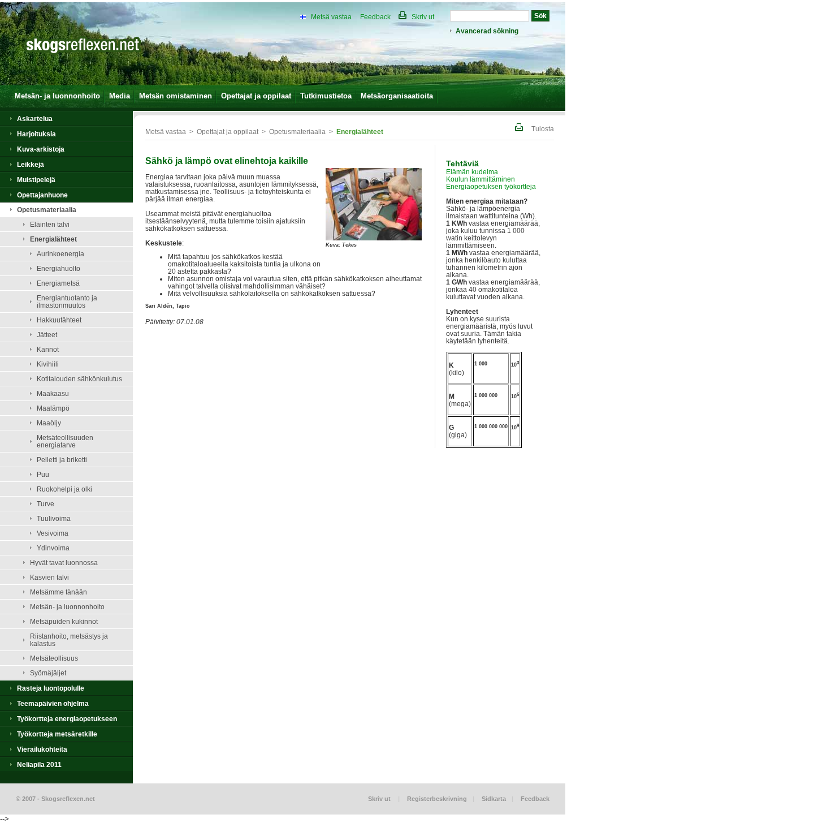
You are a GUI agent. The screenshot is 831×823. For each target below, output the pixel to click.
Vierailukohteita (42, 749)
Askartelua (35, 118)
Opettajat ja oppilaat (256, 96)
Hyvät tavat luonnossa (64, 562)
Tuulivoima (54, 518)
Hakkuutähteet (59, 320)
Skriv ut (422, 16)
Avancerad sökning (487, 31)
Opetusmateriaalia (46, 209)
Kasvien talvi (49, 577)
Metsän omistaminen (175, 96)
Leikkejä (30, 164)
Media (119, 96)
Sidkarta (494, 798)
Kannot (48, 349)
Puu (43, 474)
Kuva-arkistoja (40, 149)
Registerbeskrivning (437, 798)
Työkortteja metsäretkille (57, 734)
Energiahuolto (58, 268)
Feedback (375, 16)
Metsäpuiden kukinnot (64, 621)
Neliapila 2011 (39, 764)
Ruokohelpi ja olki (64, 489)
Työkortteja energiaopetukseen (67, 718)
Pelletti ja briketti (62, 459)
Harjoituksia (36, 133)
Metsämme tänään (58, 592)
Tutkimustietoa (326, 96)
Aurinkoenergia (60, 253)
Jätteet (47, 334)
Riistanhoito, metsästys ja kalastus (69, 639)
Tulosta (542, 128)
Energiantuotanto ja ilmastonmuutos (67, 301)
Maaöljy (49, 422)
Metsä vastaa (331, 16)
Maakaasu (53, 393)
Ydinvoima (53, 547)
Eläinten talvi (50, 224)
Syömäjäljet (48, 673)
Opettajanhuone (42, 195)
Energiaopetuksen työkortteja (491, 186)
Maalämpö (53, 408)
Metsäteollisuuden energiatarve (65, 441)
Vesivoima (52, 533)
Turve (45, 503)
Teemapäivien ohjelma (53, 703)
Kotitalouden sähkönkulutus (79, 378)
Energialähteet (53, 239)
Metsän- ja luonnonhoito (57, 96)
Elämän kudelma (472, 171)
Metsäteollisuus (54, 658)
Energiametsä (58, 283)
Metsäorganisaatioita (397, 96)
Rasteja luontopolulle (50, 688)
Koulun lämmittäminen (480, 179)
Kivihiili (48, 364)
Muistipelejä (36, 179)
